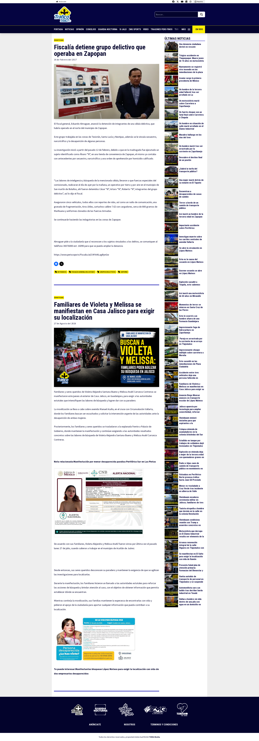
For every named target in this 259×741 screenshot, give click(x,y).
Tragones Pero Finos (161, 29)
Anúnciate (95, 724)
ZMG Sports (135, 29)
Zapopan (124, 272)
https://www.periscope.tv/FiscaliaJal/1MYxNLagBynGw (81, 254)
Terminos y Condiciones (164, 724)
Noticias (69, 29)
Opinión (80, 29)
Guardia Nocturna (107, 29)
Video (146, 29)
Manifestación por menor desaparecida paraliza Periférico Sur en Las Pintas (115, 461)
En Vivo (199, 29)
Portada (58, 29)
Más (184, 29)
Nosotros (129, 724)
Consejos (91, 29)
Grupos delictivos (107, 272)
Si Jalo (123, 29)
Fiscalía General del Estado (83, 272)
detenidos (61, 272)
